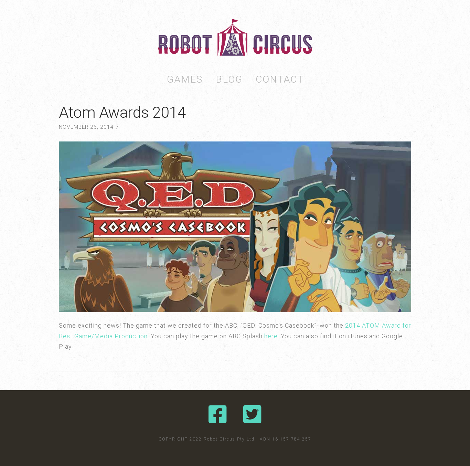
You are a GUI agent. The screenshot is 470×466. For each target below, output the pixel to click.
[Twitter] (252, 414)
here (271, 336)
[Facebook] (217, 414)
